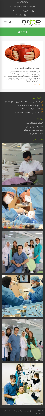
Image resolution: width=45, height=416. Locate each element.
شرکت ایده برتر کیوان (35, 133)
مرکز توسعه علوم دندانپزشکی (33, 130)
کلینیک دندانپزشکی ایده (35, 123)
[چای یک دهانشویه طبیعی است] (22, 44)
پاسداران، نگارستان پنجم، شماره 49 (21, 6)
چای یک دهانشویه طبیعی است (27, 68)
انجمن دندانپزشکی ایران (34, 126)
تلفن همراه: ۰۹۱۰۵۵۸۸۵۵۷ (31, 109)
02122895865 (22, 2)
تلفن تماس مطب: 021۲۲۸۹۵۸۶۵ (29, 105)
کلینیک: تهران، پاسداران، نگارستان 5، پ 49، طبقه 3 (22, 102)
